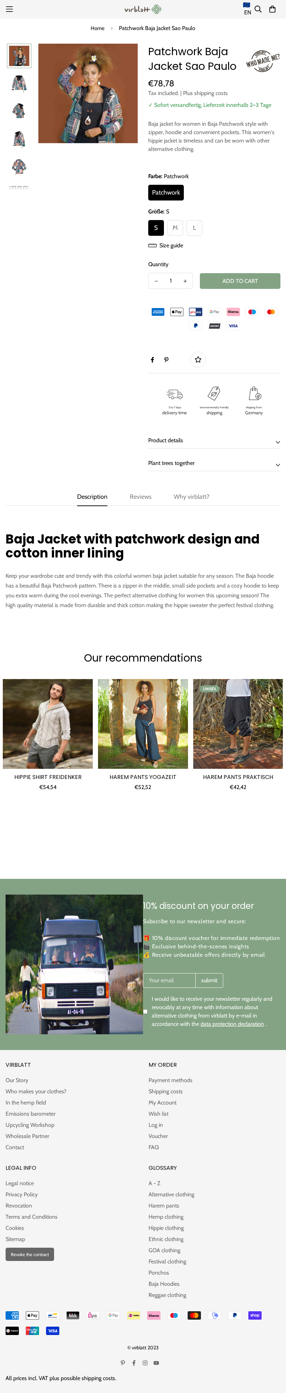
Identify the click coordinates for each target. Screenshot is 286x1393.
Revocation (19, 1205)
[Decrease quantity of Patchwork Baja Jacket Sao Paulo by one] (156, 281)
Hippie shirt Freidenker (48, 777)
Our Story (17, 1080)
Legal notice (20, 1183)
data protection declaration (232, 1024)
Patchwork (166, 192)
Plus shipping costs (205, 93)
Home (98, 28)
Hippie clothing (166, 1228)
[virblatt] (143, 9)
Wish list (158, 1113)
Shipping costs (166, 1091)
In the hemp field (26, 1102)
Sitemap (15, 1239)
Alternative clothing (171, 1194)
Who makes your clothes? (36, 1091)
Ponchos (159, 1272)
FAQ (154, 1147)
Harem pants (164, 1205)
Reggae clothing (167, 1295)
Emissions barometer (30, 1113)
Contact (15, 1147)
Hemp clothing (166, 1216)
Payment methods (171, 1080)
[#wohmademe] (263, 61)
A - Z (154, 1183)
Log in (156, 1125)
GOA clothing (164, 1250)
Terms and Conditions (32, 1216)
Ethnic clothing (166, 1239)
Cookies (15, 1228)
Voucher (158, 1136)
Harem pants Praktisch (238, 777)
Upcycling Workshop (30, 1125)
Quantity (158, 264)
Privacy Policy (22, 1194)
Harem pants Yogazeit (143, 777)
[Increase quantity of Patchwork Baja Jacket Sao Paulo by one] (185, 281)
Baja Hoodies (164, 1284)
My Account (162, 1102)
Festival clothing (167, 1261)
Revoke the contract (30, 1254)
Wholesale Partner (27, 1136)
